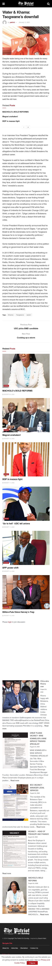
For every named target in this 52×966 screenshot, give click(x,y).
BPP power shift (10, 567)
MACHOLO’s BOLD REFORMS (15, 111)
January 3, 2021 (24, 22)
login (10, 622)
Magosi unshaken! (10, 116)
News (6, 386)
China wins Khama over (44, 684)
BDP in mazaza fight (11, 121)
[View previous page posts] (24, 127)
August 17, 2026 (9, 483)
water (29, 315)
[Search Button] (48, 3)
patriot (12, 22)
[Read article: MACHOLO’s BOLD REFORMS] (26, 371)
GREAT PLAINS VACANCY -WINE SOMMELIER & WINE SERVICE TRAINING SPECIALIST (38, 738)
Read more (15, 780)
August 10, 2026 (9, 615)
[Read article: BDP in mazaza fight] (26, 459)
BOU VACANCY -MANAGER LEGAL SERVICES (37, 788)
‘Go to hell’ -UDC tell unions (16, 523)
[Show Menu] (3, 3)
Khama (10, 315)
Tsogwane (20, 315)
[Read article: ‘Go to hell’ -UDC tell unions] (26, 504)
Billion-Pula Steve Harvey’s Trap (18, 612)
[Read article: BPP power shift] (26, 548)
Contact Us (34, 948)
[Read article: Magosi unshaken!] (26, 415)
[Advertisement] (26, 649)
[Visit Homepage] (26, 4)
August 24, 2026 (9, 394)
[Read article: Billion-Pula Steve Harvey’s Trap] (26, 592)
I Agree (32, 963)
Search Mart (42, 938)
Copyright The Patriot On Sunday (18, 938)
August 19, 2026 (9, 438)
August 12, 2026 (9, 571)
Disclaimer (24, 948)
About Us (5, 948)
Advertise (14, 948)
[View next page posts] (28, 127)
